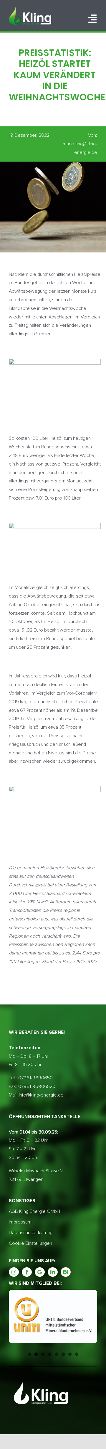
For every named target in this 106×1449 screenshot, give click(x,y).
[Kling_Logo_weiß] (30, 9)
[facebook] (27, 1272)
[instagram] (14, 1272)
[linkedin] (53, 1272)
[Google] (40, 1272)
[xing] (66, 1272)
